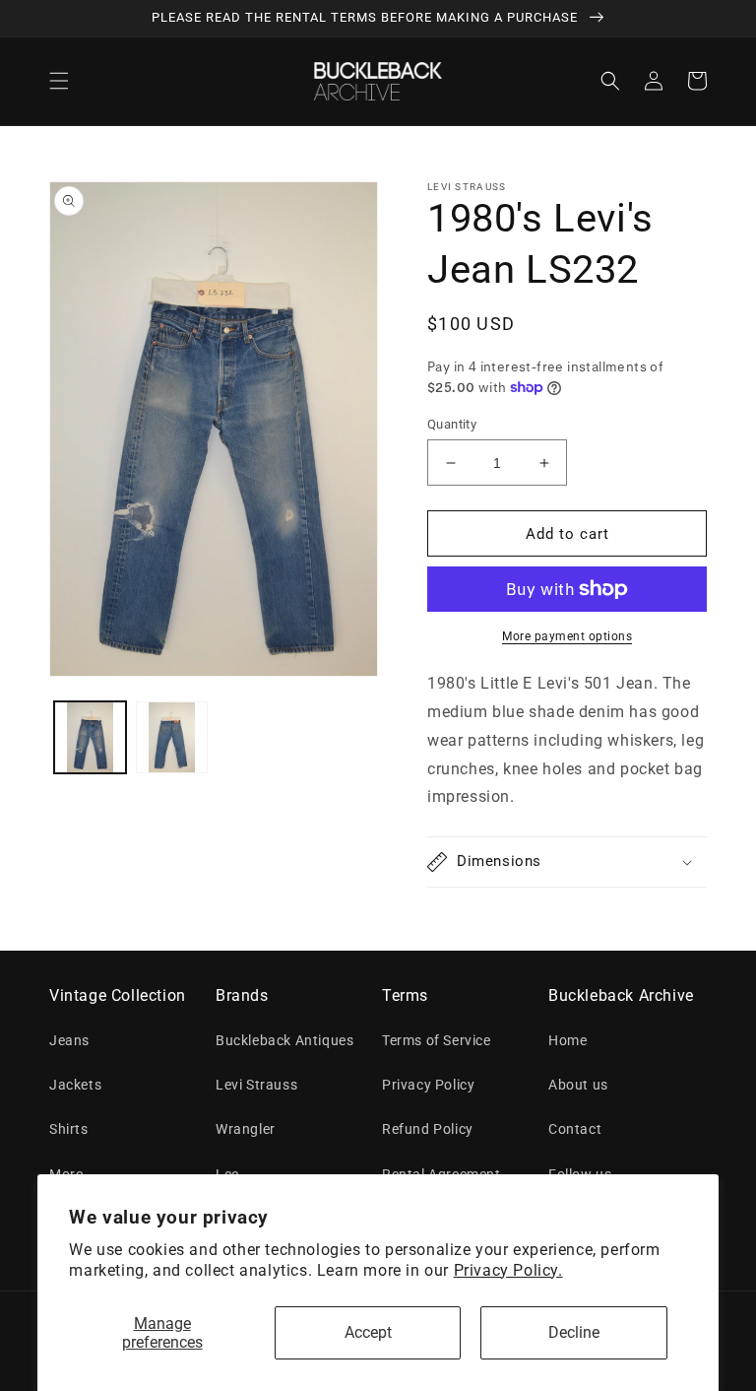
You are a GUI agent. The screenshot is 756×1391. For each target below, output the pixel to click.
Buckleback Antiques (284, 1040)
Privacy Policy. (508, 1270)
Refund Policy (427, 1129)
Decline (573, 1332)
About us (578, 1085)
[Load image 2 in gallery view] (172, 737)
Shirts (69, 1129)
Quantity (451, 424)
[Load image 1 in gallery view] (90, 737)
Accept (368, 1332)
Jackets (75, 1085)
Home (567, 1040)
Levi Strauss (256, 1085)
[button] (59, 80)
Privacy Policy (428, 1085)
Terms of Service (436, 1040)
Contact (574, 1129)
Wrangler (246, 1129)
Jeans (69, 1040)
